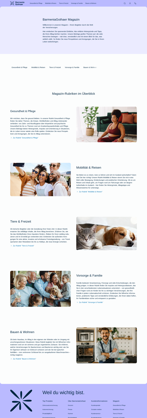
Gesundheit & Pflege (19, 67)
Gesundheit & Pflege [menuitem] (36, 3)
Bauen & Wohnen (90, 67)
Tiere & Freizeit (55, 67)
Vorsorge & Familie (72, 67)
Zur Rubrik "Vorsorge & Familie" (91, 302)
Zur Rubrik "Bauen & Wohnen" (24, 359)
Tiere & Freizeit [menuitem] (63, 3)
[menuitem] (124, 3)
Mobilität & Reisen (38, 67)
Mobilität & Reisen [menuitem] (50, 3)
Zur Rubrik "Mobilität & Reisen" (90, 192)
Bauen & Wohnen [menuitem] (90, 3)
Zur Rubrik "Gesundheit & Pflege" (25, 138)
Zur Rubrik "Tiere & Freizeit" (23, 246)
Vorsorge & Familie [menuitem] (77, 3)
